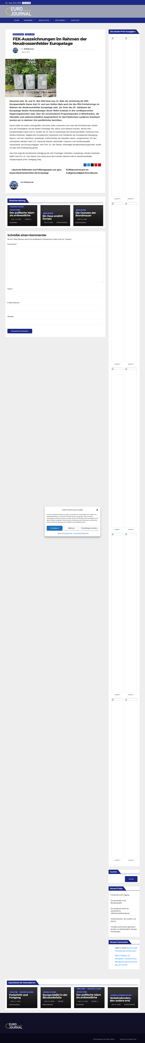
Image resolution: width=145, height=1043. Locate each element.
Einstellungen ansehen (89, 528)
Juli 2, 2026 (48, 222)
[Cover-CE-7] (117, 448)
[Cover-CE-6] (131, 448)
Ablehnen (71, 528)
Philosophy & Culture (17, 206)
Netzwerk (60, 20)
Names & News (29, 34)
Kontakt (75, 20)
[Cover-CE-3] (117, 778)
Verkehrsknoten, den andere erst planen (120, 1000)
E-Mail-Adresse (13, 303)
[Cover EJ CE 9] (117, 282)
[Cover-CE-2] (131, 778)
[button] (97, 510)
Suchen (113, 872)
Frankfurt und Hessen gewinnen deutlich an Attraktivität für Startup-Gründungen (124, 929)
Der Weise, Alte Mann (49, 992)
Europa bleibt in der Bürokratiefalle (55, 996)
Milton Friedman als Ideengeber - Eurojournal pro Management (126, 959)
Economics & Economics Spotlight (121, 995)
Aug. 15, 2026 (49, 1001)
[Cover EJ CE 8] (131, 282)
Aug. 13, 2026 (16, 219)
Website (10, 316)
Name (10, 289)
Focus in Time (14, 992)
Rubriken (28, 20)
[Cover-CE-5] (117, 613)
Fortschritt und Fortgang (120, 895)
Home (16, 20)
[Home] (8, 20)
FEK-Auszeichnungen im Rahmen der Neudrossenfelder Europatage (50, 41)
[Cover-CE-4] (131, 613)
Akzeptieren (54, 528)
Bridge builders (18, 34)
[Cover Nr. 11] (117, 117)
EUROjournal (28, 49)
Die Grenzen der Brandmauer (85, 214)
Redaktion (44, 20)
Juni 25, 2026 (82, 219)
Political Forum (15, 210)
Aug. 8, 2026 (116, 1004)
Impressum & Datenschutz (64, 533)
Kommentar (12, 244)
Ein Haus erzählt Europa (53, 217)
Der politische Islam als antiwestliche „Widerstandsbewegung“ (22, 216)
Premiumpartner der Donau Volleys (104, 1039)
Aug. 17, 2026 (16, 1001)
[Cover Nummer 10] (131, 117)
